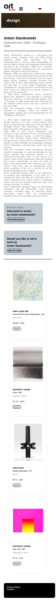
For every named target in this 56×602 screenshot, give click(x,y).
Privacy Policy (13, 587)
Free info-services (16, 219)
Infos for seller (14, 250)
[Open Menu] (21, 9)
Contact (10, 589)
